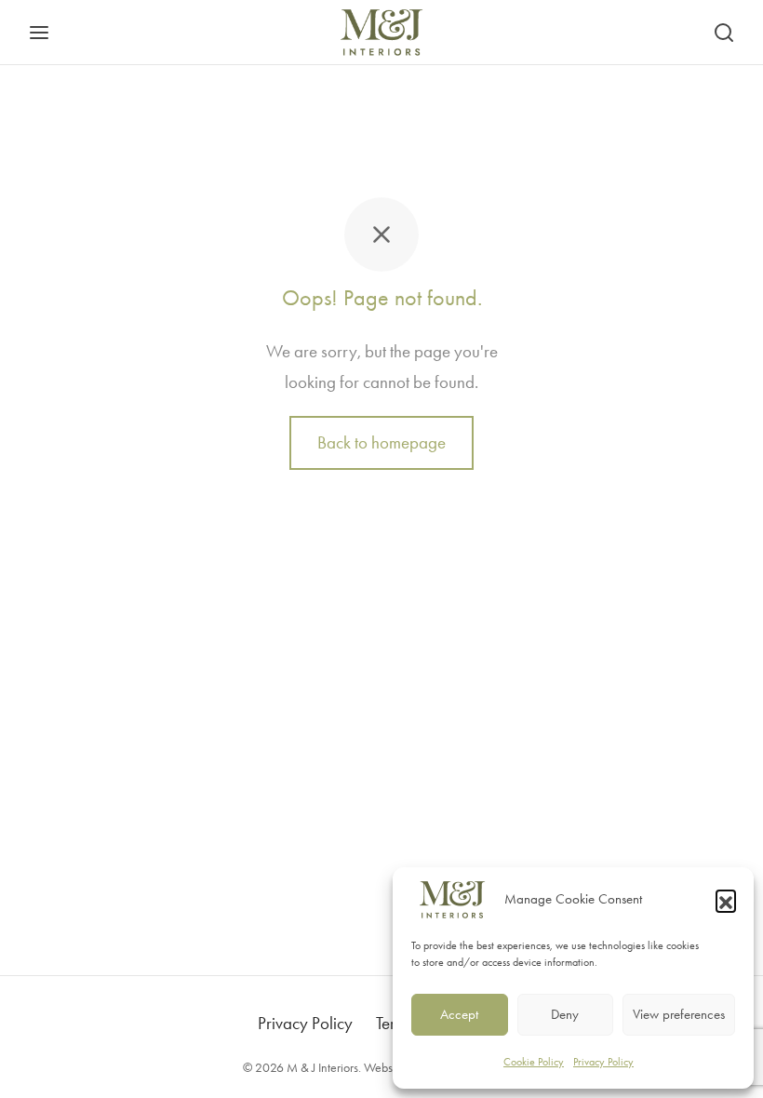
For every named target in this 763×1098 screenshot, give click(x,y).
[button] (725, 899)
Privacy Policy (603, 1061)
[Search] (724, 32)
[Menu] (39, 32)
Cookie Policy (533, 1061)
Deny (565, 1014)
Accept (459, 1014)
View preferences (679, 1014)
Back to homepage (381, 442)
